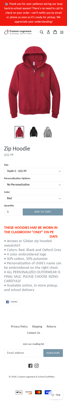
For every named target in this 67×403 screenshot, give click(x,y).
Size (6, 165)
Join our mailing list (33, 344)
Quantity (9, 205)
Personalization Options (17, 178)
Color (7, 192)
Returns (51, 326)
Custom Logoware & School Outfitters (36, 377)
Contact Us (33, 333)
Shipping (37, 326)
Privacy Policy (19, 326)
